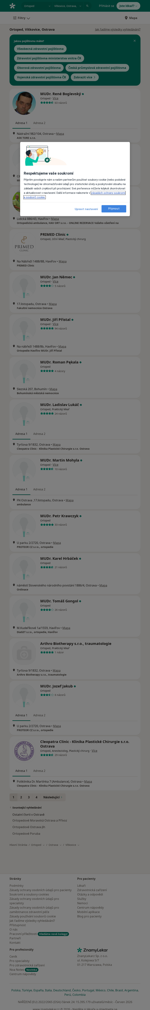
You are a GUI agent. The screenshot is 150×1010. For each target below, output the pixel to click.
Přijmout (114, 208)
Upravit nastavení (86, 209)
